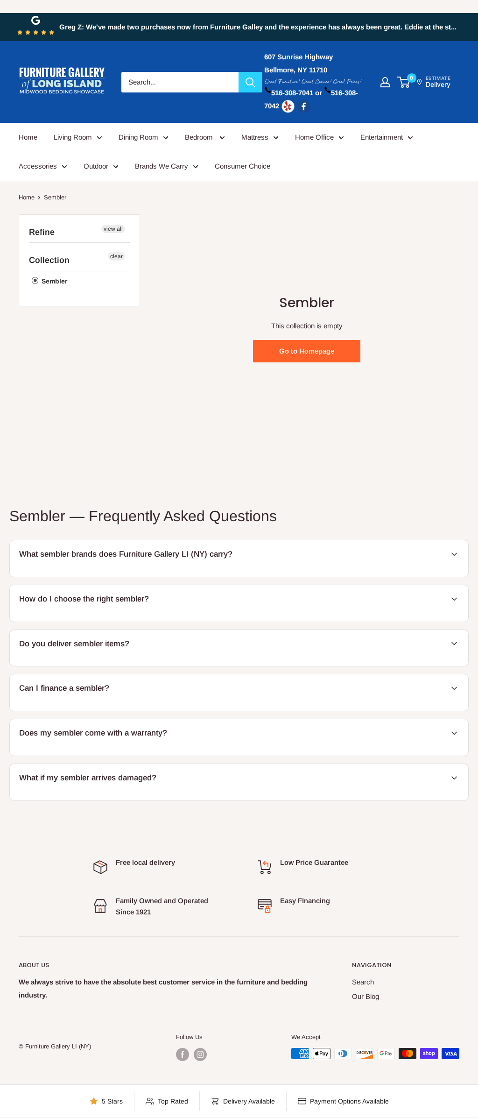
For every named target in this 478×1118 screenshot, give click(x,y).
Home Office (314, 137)
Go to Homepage (306, 351)
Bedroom (200, 137)
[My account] (385, 82)
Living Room (73, 137)
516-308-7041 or (296, 93)
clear (116, 256)
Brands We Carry (161, 166)
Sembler (53, 281)
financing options (87, 710)
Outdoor (96, 166)
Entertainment (381, 137)
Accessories (38, 166)
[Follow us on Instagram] (200, 1054)
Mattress (254, 137)
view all (113, 229)
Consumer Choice (242, 166)
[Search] (250, 82)
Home (28, 137)
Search (363, 982)
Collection (49, 260)
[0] (404, 82)
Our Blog (365, 996)
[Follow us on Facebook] (182, 1054)
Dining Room (138, 137)
